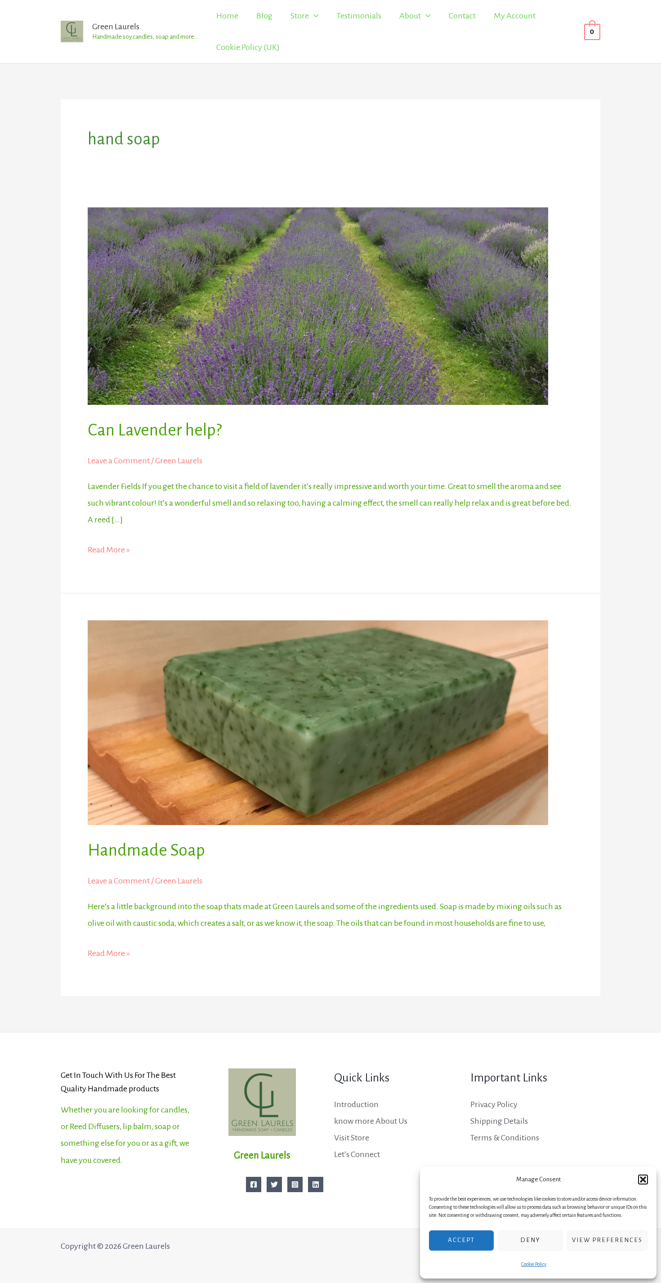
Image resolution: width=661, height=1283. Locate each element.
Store (299, 15)
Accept (461, 1240)
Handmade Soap (146, 850)
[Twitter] (274, 1184)
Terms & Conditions (504, 1137)
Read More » (109, 548)
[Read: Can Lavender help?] (318, 305)
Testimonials (359, 15)
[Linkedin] (315, 1184)
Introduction (356, 1104)
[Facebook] (253, 1184)
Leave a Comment (119, 460)
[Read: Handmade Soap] (318, 722)
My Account (515, 15)
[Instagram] (295, 1184)
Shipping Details (499, 1121)
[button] (643, 1179)
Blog (264, 15)
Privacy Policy (494, 1104)
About (410, 15)
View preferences (607, 1240)
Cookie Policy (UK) (248, 47)
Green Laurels (115, 26)
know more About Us (370, 1121)
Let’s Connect (357, 1154)
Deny (530, 1240)
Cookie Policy (533, 1264)
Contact (462, 15)
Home (227, 15)
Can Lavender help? (155, 430)
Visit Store (351, 1137)
